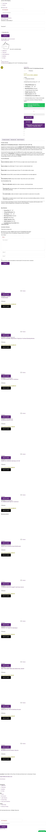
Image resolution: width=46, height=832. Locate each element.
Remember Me (5, 32)
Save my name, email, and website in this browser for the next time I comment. (17, 260)
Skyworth (13, 337)
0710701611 (2, 779)
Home (2, 63)
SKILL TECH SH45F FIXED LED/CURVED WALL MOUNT (12, 668)
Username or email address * (7, 20)
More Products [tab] (20, 139)
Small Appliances (9, 418)
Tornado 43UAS (4, 297)
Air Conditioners (9, 378)
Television (8, 296)
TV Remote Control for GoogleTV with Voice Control (12, 587)
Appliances (8, 337)
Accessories (6, 63)
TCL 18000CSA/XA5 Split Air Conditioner (10, 501)
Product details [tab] (6, 139)
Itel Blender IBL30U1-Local (7, 420)
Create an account (11, 38)
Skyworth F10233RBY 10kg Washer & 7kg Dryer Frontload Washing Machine (17, 338)
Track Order (4, 3)
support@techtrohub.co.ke (6, 776)
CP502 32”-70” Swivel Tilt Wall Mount (9, 627)
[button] (6, 294)
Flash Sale (5, 1)
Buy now (28, 121)
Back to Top (2, 828)
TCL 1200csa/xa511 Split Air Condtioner (9, 379)
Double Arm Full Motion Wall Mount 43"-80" (10, 460)
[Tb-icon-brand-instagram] (4, 782)
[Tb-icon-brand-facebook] (1, 782)
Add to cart (29, 117)
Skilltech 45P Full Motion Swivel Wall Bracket (11, 546)
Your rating (3, 234)
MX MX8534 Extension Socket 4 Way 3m (9, 750)
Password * (3, 26)
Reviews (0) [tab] (13, 139)
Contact (4, 5)
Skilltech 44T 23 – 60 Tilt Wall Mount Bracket (11, 709)
